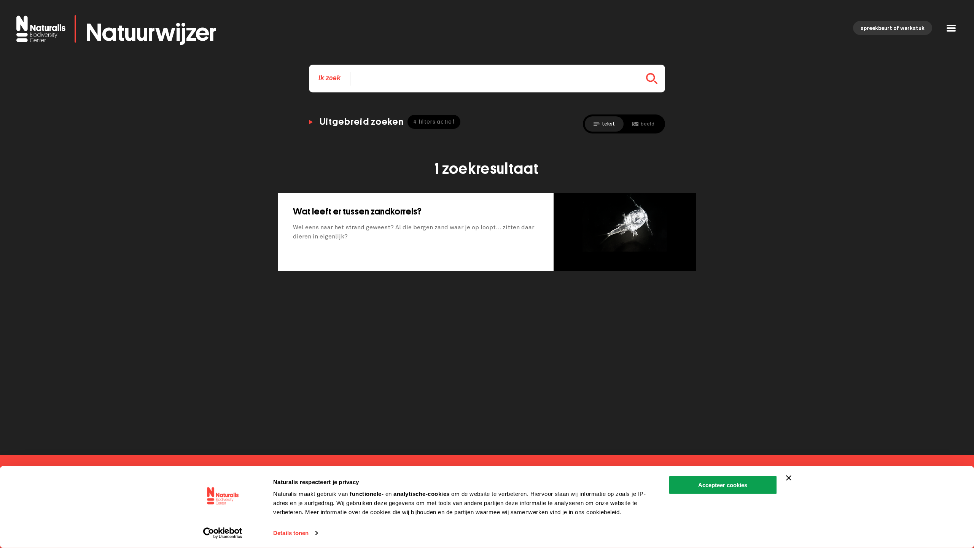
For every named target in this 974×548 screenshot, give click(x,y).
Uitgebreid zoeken (387, 121)
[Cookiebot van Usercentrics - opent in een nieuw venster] (222, 533)
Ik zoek (329, 78)
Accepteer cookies (722, 485)
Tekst (608, 124)
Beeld (647, 124)
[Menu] (951, 29)
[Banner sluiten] (788, 478)
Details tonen (291, 533)
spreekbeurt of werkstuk (893, 28)
